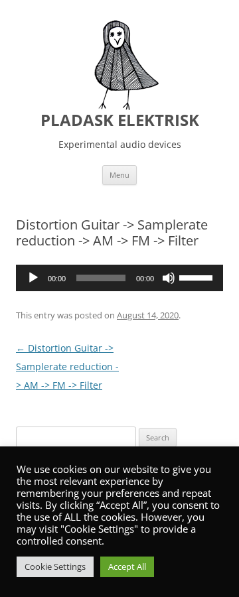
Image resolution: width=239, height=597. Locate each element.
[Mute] (168, 278)
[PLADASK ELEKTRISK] (119, 65)
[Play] (33, 278)
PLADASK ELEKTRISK (119, 120)
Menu (119, 175)
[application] (119, 278)
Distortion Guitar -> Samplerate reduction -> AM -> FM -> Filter (67, 366)
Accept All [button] (127, 566)
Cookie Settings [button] (55, 566)
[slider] (197, 277)
